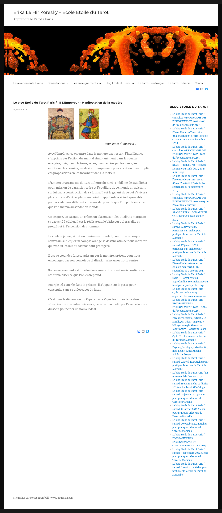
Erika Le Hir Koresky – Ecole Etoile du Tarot (61, 12)
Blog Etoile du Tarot (118, 83)
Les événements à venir (28, 83)
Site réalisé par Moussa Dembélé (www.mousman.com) (43, 497)
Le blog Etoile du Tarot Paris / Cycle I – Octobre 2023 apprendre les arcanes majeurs (189, 292)
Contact (200, 83)
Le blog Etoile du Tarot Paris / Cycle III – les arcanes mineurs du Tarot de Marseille (189, 336)
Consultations (56, 83)
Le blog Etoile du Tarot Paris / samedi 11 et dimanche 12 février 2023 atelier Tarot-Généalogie (190, 384)
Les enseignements (85, 83)
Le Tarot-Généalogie (151, 83)
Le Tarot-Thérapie (179, 83)
